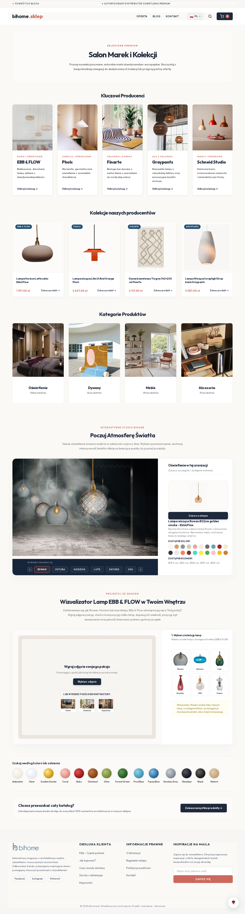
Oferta (141, 16)
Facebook (20, 878)
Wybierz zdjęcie (87, 681)
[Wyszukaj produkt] (210, 16)
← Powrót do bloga (25, 3)
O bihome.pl (133, 853)
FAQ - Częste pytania (91, 853)
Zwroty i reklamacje (91, 875)
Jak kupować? (87, 860)
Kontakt (172, 16)
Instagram (37, 878)
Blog (156, 16)
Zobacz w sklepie (198, 515)
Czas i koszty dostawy (92, 868)
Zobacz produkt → (50, 290)
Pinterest (55, 878)
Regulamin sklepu (136, 860)
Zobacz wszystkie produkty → (203, 808)
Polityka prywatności (138, 868)
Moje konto (85, 882)
